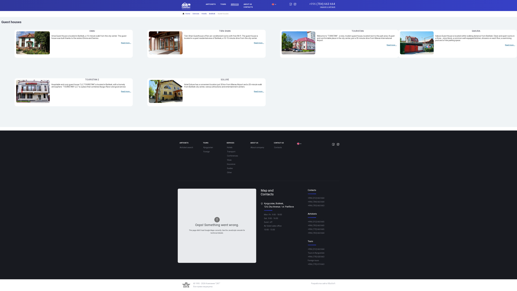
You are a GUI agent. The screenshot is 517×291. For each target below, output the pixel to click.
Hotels (229, 147)
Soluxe (225, 79)
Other (229, 172)
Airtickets (211, 4)
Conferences (232, 156)
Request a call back (327, 7)
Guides (230, 168)
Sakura (476, 31)
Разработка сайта (319, 283)
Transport (231, 152)
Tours (223, 4)
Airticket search (186, 147)
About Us (248, 4)
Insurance (231, 164)
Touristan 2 (92, 79)
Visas (229, 160)
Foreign (206, 152)
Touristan (358, 31)
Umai (92, 31)
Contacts (248, 7)
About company (257, 147)
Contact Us (279, 143)
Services (235, 4)
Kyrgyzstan (208, 147)
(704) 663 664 (322, 4)
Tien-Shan (224, 31)
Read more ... (126, 43)
